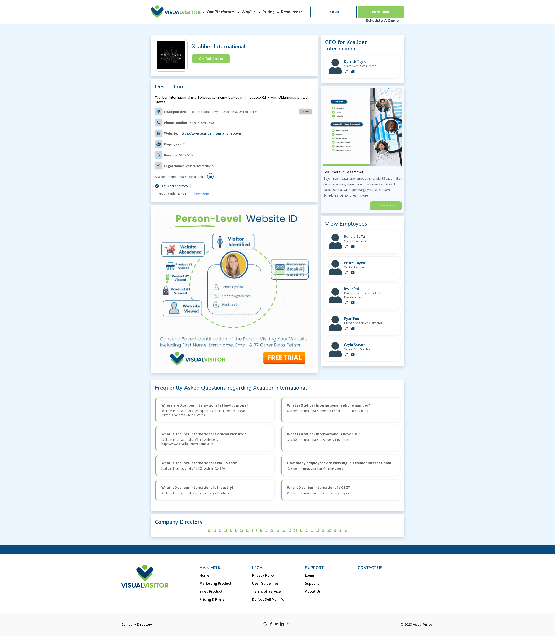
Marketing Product (215, 583)
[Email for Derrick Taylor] (353, 71)
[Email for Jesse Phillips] (353, 303)
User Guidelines (265, 583)
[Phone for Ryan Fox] (346, 328)
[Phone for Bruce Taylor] (346, 273)
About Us (313, 591)
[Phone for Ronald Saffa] (346, 246)
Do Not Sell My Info (268, 599)
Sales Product (211, 591)
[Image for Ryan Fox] (335, 330)
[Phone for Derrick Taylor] (346, 71)
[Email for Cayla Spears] (353, 355)
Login (333, 11)
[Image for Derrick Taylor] (335, 73)
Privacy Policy (263, 575)
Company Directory (136, 624)
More (305, 111)
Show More (201, 194)
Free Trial (381, 11)
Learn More (386, 206)
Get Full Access (211, 59)
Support (312, 583)
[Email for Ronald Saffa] (353, 246)
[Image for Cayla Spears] (335, 356)
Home (204, 575)
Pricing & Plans (211, 599)
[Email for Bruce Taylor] (353, 273)
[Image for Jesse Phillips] (335, 302)
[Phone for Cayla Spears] (346, 355)
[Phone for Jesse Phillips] (346, 303)
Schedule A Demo (382, 20)
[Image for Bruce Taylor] (335, 274)
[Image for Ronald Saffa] (335, 248)
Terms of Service (266, 591)
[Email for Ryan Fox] (353, 328)
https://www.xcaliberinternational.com (210, 133)
